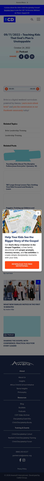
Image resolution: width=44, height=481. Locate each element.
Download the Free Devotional (22, 265)
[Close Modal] (38, 213)
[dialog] (22, 240)
